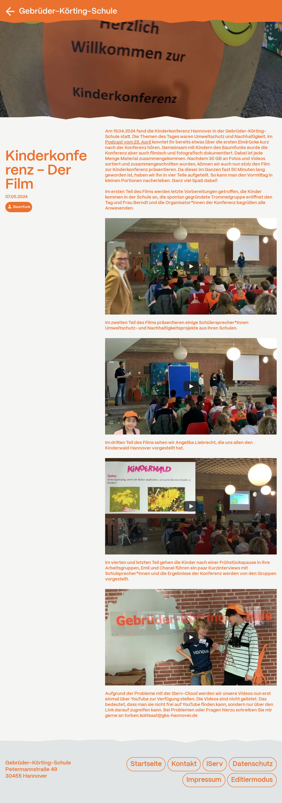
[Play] (191, 266)
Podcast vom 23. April (128, 142)
